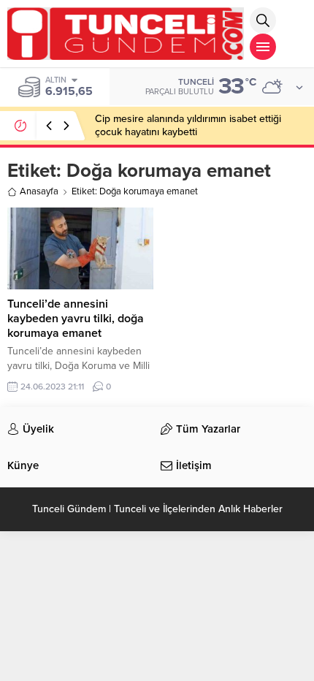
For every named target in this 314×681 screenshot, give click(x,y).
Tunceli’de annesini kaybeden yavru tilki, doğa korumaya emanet (75, 318)
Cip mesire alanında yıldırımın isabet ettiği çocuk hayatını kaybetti (188, 125)
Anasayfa (39, 191)
